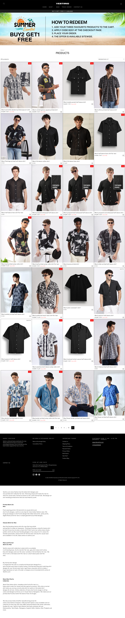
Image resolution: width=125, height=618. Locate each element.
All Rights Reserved (62, 480)
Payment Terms (66, 448)
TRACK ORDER (67, 7)
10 (68, 427)
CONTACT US (78, 7)
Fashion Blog (65, 458)
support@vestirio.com (98, 442)
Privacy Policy (66, 451)
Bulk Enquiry (65, 453)
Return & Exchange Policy (39, 441)
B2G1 (58, 7)
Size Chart (65, 455)
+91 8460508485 (96, 445)
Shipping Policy (66, 444)
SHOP (51, 7)
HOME (45, 7)
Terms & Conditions (67, 446)
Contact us (65, 441)
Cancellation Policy (38, 444)
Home (62, 50)
